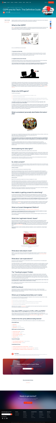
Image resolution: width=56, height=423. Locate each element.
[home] (4, 2)
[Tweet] (50, 24)
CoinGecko (32, 414)
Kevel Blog (48, 416)
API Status (40, 416)
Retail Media (24, 414)
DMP (41, 85)
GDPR (13, 27)
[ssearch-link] (45, 2)
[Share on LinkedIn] (50, 26)
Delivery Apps (25, 417)
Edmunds (32, 416)
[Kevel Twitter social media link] (5, 418)
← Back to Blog (5, 7)
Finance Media (25, 415)
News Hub (48, 415)
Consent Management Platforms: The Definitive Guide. (32, 209)
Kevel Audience (17, 414)
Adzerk (18, 422)
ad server (19, 202)
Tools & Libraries (41, 415)
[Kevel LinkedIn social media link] (3, 418)
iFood (32, 415)
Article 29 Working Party (19, 224)
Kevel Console (17, 415)
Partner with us (49, 417)
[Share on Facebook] (50, 22)
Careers (48, 414)
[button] (8, 2)
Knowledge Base (41, 414)
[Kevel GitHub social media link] (7, 418)
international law (23, 306)
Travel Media (24, 416)
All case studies (33, 417)
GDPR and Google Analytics (42, 253)
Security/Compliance (41, 417)
